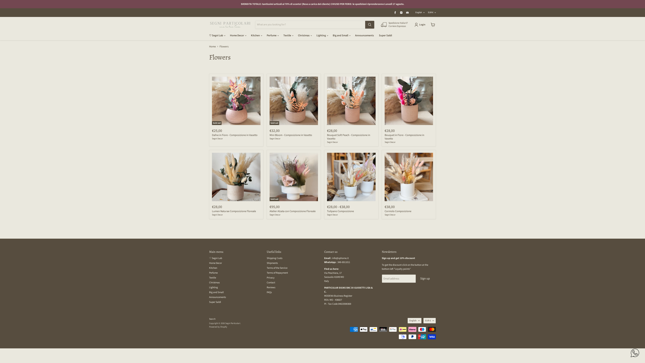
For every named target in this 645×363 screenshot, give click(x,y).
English (418, 12)
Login (422, 24)
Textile (287, 35)
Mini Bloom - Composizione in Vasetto (291, 135)
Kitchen (255, 35)
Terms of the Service (277, 268)
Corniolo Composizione (398, 211)
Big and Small (341, 35)
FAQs (269, 292)
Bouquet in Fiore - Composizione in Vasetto (404, 136)
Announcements (364, 35)
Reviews (271, 287)
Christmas (304, 35)
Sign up (425, 278)
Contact (271, 282)
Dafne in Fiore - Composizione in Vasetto (234, 135)
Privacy (270, 277)
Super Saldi (385, 35)
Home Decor (237, 35)
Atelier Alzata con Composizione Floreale (293, 211)
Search (212, 318)
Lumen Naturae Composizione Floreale (234, 211)
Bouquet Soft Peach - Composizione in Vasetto (348, 136)
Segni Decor (217, 138)
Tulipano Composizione (340, 211)
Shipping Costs (274, 258)
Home (212, 46)
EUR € (430, 12)
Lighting (321, 35)
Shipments (272, 263)
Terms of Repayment (277, 273)
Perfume (272, 35)
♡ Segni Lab (216, 35)
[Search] (369, 25)
